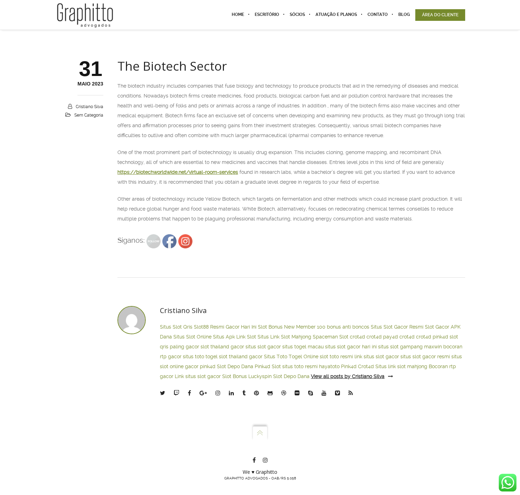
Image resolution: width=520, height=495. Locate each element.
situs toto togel (200, 356)
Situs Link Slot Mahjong (284, 337)
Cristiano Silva (89, 106)
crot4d (357, 337)
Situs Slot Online (192, 337)
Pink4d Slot (268, 366)
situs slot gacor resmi (425, 356)
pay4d (390, 337)
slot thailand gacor (222, 346)
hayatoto (329, 366)
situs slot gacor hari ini (351, 346)
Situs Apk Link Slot (234, 337)
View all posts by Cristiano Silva (348, 376)
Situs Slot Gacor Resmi (397, 327)
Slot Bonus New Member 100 (291, 327)
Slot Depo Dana (235, 366)
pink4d (440, 337)
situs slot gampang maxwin (410, 346)
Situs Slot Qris (176, 327)
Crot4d (366, 366)
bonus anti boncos (348, 327)
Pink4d (349, 366)
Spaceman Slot (330, 337)
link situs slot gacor (376, 356)
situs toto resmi (300, 366)
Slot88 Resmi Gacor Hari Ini (225, 327)
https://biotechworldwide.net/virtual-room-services (177, 172)
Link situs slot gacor (198, 376)
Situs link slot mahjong (401, 366)
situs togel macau (303, 346)
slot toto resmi (336, 356)
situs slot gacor (263, 346)
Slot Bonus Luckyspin (247, 376)
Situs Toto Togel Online (291, 356)
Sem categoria (88, 115)
